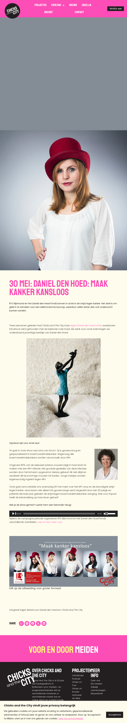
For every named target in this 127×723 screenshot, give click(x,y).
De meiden (96, 683)
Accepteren (114, 714)
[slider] (111, 513)
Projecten (40, 5)
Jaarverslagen (98, 690)
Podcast (76, 678)
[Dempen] (105, 513)
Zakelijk (86, 5)
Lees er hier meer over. (50, 522)
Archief (48, 12)
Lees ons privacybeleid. (71, 718)
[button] (21, 623)
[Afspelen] (14, 513)
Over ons (56, 5)
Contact (79, 12)
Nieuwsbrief (97, 693)
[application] (63, 514)
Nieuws (73, 5)
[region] (63, 712)
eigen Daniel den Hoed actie (86, 325)
